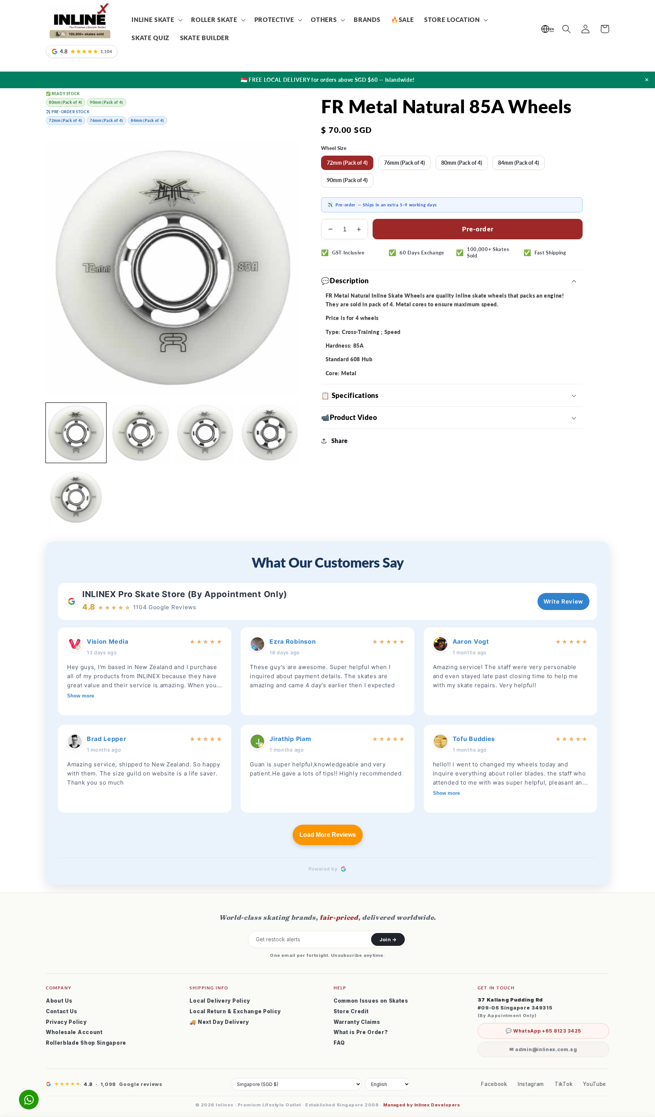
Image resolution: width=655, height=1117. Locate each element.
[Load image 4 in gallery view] (269, 433)
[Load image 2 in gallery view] (140, 433)
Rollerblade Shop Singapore (86, 1043)
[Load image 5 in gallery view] (76, 497)
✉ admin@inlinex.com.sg (543, 1049)
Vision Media (107, 641)
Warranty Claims (357, 1022)
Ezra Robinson (293, 641)
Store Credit (351, 1011)
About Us (59, 1001)
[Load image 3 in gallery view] (205, 433)
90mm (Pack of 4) (347, 180)
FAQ (339, 1043)
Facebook (494, 1084)
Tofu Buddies (474, 739)
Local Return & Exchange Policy (235, 1011)
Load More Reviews (327, 835)
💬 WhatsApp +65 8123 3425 (543, 1031)
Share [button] (339, 440)
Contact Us (61, 1011)
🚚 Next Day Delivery (219, 1022)
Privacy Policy (66, 1022)
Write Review (563, 601)
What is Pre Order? (361, 1032)
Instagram (531, 1084)
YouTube (594, 1084)
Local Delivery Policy (220, 1001)
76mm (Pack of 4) (404, 162)
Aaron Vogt (471, 641)
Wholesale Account (74, 1032)
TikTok (563, 1084)
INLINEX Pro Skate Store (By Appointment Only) (184, 594)
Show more (80, 696)
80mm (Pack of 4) (461, 162)
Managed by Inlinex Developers (421, 1105)
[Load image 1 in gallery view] (76, 433)
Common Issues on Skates (371, 1001)
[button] (156, 20)
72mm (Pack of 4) (347, 162)
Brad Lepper (107, 739)
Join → (387, 939)
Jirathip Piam (290, 739)
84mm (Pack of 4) (518, 162)
